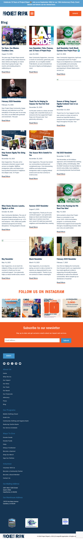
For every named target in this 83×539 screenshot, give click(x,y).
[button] (32, 13)
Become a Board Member (11, 474)
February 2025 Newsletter (66, 259)
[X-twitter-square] (8, 363)
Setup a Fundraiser (9, 448)
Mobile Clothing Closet (10, 414)
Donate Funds (7, 441)
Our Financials (8, 394)
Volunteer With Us (9, 468)
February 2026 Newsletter (11, 102)
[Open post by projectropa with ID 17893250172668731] (31, 308)
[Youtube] (20, 363)
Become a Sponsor (9, 451)
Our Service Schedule (10, 428)
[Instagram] (12, 363)
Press (5, 401)
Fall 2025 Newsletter (64, 153)
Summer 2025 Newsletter (38, 206)
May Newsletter (7, 259)
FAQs (4, 444)
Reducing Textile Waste (11, 424)
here (53, 5)
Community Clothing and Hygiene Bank (16, 421)
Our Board (6, 390)
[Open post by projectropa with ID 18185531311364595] (51, 308)
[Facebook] (4, 363)
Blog (4, 404)
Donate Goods (7, 437)
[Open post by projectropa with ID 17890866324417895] (72, 308)
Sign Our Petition (8, 458)
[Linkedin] (16, 363)
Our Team (6, 387)
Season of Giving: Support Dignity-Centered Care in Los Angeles (67, 104)
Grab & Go (6, 417)
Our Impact (6, 380)
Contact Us (6, 478)
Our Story (6, 383)
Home (5, 373)
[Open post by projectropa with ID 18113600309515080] (11, 308)
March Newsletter (35, 259)
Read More (6, 72)
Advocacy (6, 397)
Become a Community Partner (13, 471)
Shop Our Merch (8, 454)
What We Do (7, 377)
